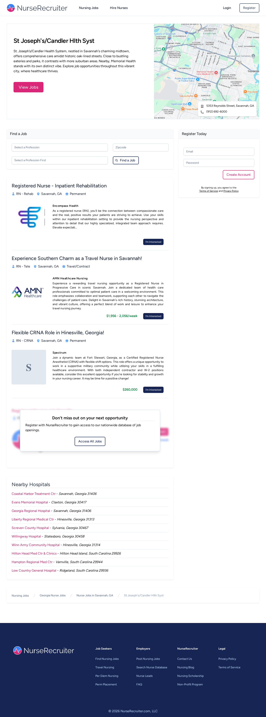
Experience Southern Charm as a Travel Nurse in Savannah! (77, 258)
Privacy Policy (231, 190)
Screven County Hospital (30, 528)
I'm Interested (153, 241)
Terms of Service (208, 190)
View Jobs (28, 87)
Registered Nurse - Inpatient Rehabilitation (59, 186)
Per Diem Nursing (106, 676)
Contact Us (184, 659)
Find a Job (127, 160)
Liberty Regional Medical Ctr (33, 519)
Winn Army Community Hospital (36, 545)
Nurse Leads (144, 676)
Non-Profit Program (190, 684)
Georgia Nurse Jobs (53, 595)
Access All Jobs (90, 441)
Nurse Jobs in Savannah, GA (94, 595)
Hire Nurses (119, 8)
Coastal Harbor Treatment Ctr (33, 494)
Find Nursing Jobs (107, 659)
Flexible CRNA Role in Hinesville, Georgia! (58, 332)
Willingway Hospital (26, 536)
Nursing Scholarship (190, 676)
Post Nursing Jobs (148, 659)
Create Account (239, 175)
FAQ (139, 684)
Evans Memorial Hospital (30, 502)
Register (249, 8)
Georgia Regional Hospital (31, 511)
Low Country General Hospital (34, 570)
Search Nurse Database (151, 667)
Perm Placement (106, 684)
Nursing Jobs (88, 8)
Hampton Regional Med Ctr (32, 562)
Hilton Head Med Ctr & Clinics (34, 553)
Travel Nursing (104, 667)
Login (227, 8)
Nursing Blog (185, 667)
